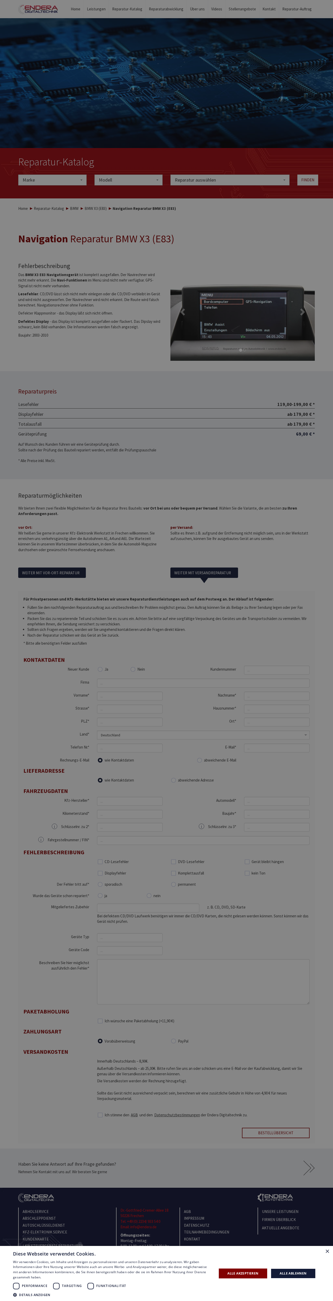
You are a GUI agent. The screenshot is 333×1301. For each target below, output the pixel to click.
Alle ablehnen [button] (293, 1273)
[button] (112, 1294)
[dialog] (166, 650)
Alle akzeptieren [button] (242, 1273)
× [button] (327, 1251)
